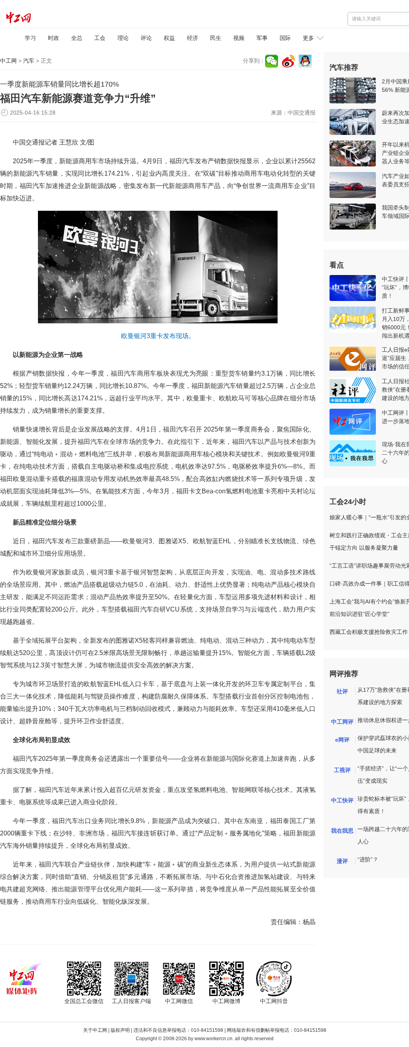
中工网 (8, 60)
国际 (285, 38)
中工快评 (342, 800)
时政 (53, 38)
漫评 (342, 861)
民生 (215, 38)
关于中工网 (95, 1030)
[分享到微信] (271, 61)
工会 (99, 38)
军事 (262, 38)
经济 (192, 38)
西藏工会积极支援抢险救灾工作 (369, 632)
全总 (76, 38)
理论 (123, 38)
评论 (146, 38)
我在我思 (342, 830)
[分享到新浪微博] (288, 61)
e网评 (342, 739)
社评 (342, 691)
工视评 (342, 770)
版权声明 (120, 1030)
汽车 (28, 60)
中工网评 (342, 721)
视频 (238, 38)
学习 (30, 38)
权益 (169, 38)
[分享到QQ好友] (305, 61)
